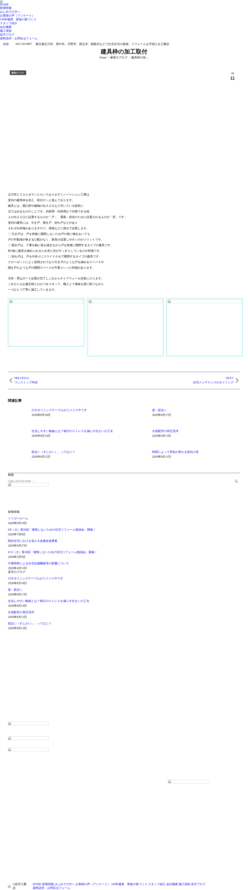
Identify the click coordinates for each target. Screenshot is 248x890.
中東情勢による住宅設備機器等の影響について (38, 563)
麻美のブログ (18, 73)
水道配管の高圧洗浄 (165, 431)
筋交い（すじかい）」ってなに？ (53, 451)
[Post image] (18, 416)
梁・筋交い (159, 410)
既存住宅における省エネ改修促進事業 (32, 540)
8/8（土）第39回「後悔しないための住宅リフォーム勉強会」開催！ (52, 529)
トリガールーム (18, 518)
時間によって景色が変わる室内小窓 (175, 451)
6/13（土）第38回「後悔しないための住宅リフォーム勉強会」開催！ (52, 552)
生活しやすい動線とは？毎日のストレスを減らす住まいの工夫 (72, 431)
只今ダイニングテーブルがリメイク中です (59, 410)
